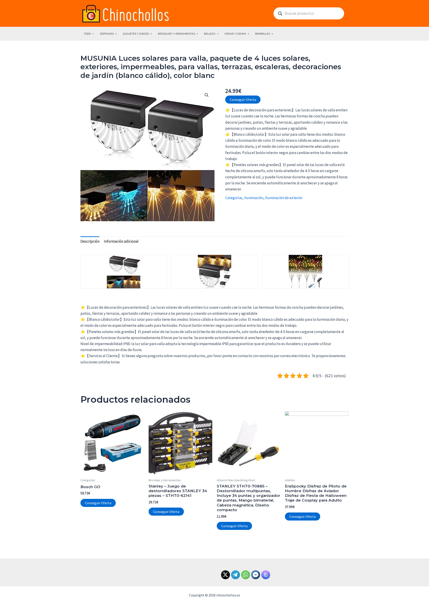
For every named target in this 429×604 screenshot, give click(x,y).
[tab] (89, 241)
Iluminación (253, 197)
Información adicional (121, 241)
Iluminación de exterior (284, 197)
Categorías (233, 197)
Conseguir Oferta (243, 99)
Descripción (89, 241)
